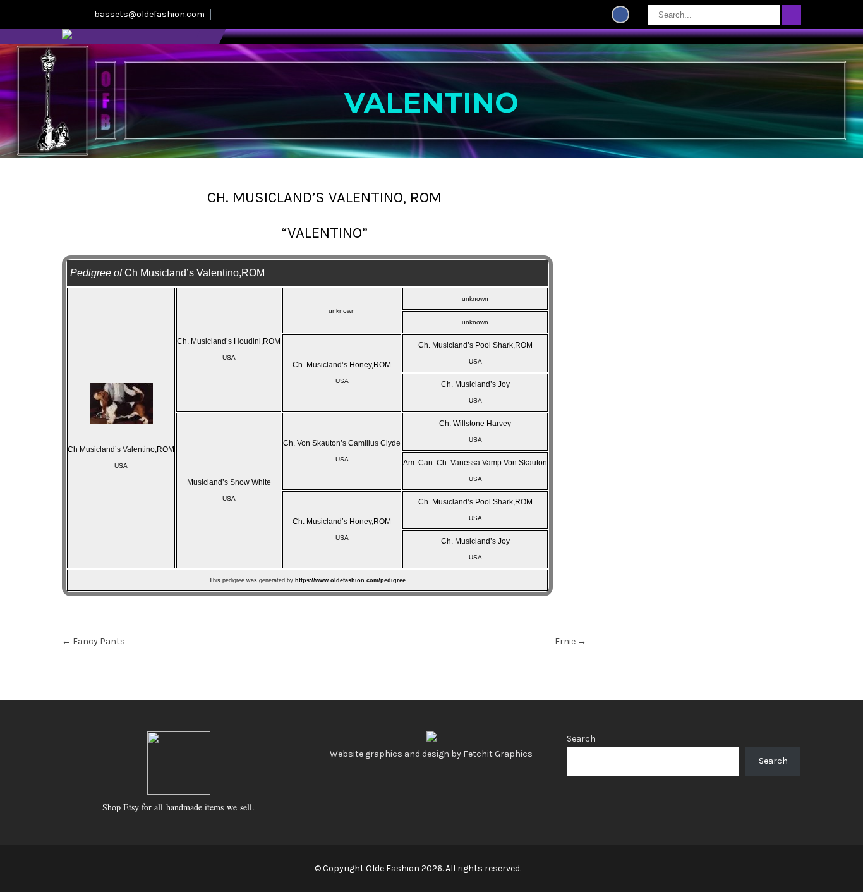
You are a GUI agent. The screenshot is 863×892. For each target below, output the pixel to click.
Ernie (570, 641)
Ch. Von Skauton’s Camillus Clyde (342, 443)
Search (581, 738)
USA (121, 465)
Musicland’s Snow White (229, 482)
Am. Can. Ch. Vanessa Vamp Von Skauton (475, 462)
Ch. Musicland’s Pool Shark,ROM (475, 345)
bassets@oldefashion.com (149, 14)
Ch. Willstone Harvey (475, 423)
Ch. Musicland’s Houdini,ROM (229, 341)
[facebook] (620, 14)
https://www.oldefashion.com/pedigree (350, 580)
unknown (342, 310)
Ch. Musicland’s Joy (475, 384)
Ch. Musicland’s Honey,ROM (342, 364)
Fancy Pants (93, 641)
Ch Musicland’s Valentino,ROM (121, 449)
